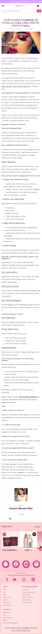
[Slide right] (40, 543)
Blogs (5, 620)
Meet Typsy (7, 612)
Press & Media (7, 618)
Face (27, 550)
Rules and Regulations (10, 623)
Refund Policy (26, 600)
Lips (4, 592)
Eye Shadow (9, 550)
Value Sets (6, 602)
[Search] (39, 10)
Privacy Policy (26, 595)
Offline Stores (7, 605)
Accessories (7, 597)
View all (37, 526)
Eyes (4, 589)
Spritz (5, 600)
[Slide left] (2, 543)
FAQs (4, 615)
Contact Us (25, 589)
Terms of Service (27, 597)
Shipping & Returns (28, 592)
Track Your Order (27, 602)
